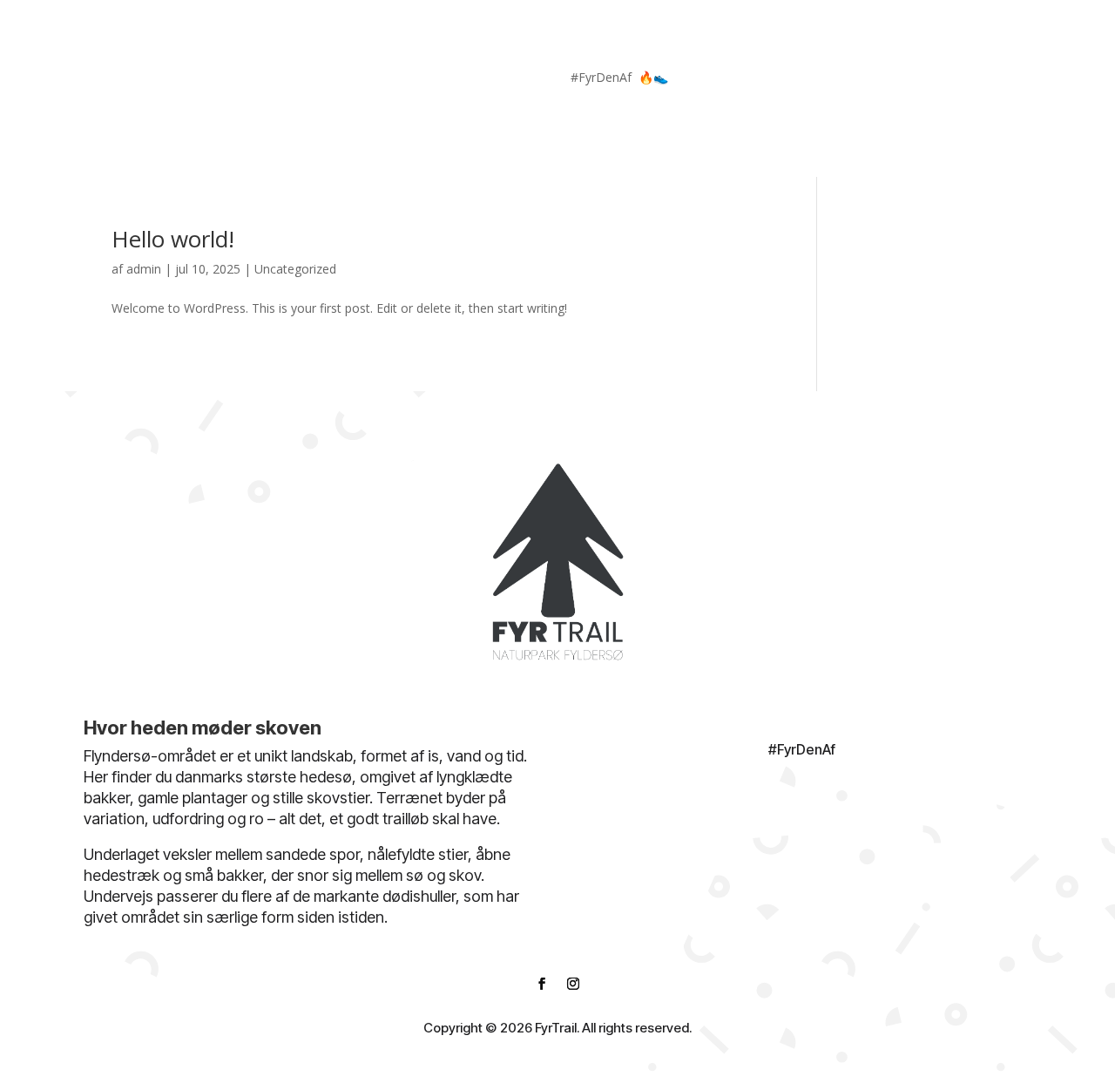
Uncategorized (295, 269)
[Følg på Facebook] (955, 81)
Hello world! (173, 238)
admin (143, 269)
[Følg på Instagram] (990, 81)
